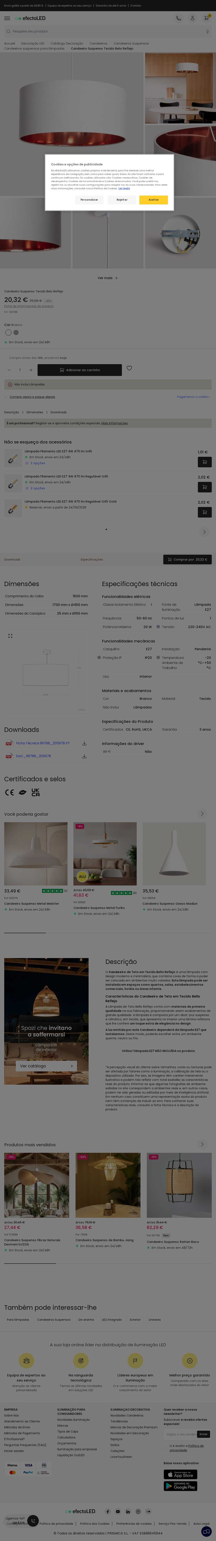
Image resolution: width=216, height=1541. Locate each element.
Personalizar (89, 199)
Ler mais (124, 188)
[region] (109, 182)
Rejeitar (122, 199)
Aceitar (154, 199)
